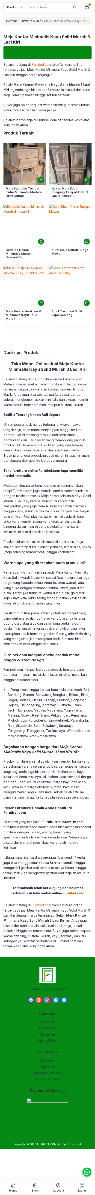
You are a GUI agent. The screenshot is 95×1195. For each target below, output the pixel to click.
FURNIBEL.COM (46, 1144)
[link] (24, 164)
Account (58, 1190)
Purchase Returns (47, 1073)
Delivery (47, 1060)
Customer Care (47, 1079)
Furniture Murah (31, 21)
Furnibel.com (41, 64)
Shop (35, 1190)
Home (13, 1190)
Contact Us (47, 1028)
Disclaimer (47, 1034)
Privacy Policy (47, 1041)
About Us (47, 1022)
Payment (47, 1067)
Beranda (12, 21)
